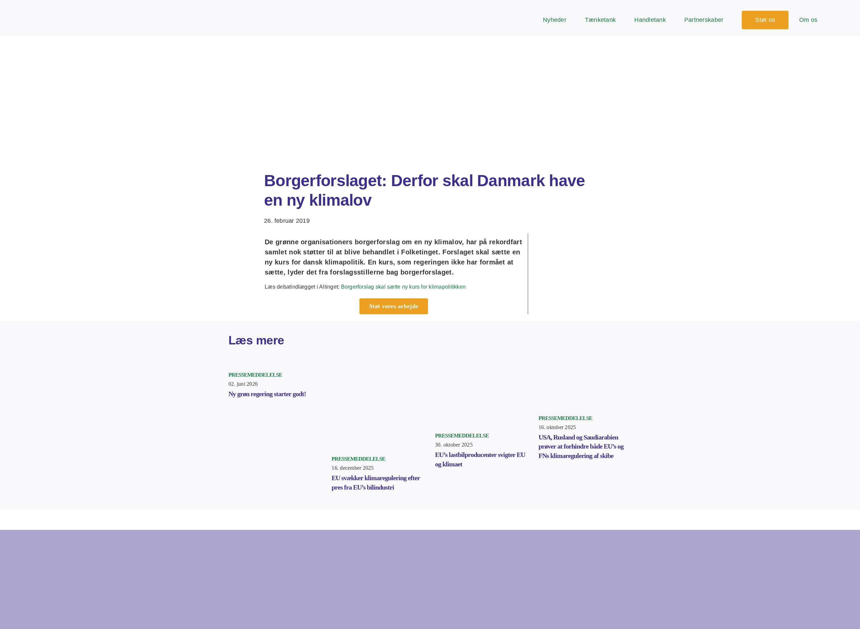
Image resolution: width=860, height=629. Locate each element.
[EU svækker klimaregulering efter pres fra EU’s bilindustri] (378, 364)
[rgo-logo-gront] (39, 10)
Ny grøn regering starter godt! (267, 393)
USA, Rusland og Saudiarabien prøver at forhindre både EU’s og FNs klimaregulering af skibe (581, 446)
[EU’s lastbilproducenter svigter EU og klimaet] (481, 364)
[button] (849, 20)
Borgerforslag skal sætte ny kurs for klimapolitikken (403, 287)
